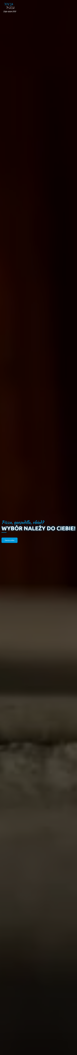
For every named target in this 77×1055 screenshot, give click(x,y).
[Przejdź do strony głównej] (15, 8)
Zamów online (9, 540)
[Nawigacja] (73, 7)
